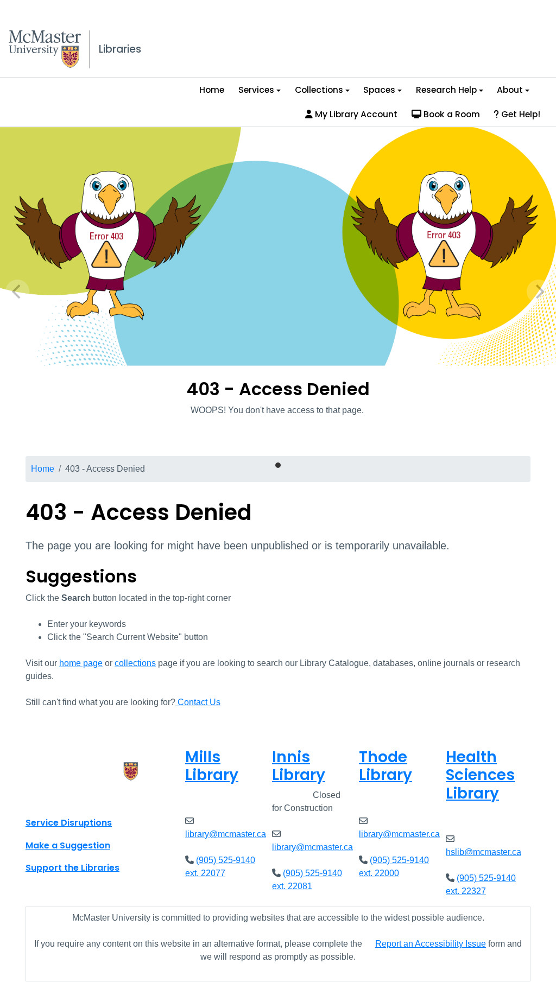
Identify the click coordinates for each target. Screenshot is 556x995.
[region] (278, 291)
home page (81, 663)
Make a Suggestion (68, 845)
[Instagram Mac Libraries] (61, 798)
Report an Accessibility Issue (430, 943)
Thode (385, 766)
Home (211, 90)
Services (256, 90)
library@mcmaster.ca (225, 834)
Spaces (379, 90)
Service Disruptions (69, 822)
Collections (319, 90)
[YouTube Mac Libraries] (76, 798)
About (510, 90)
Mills (211, 766)
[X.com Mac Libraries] (47, 798)
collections (135, 663)
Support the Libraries (72, 867)
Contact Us (197, 702)
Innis (298, 766)
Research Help (446, 90)
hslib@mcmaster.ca (483, 852)
